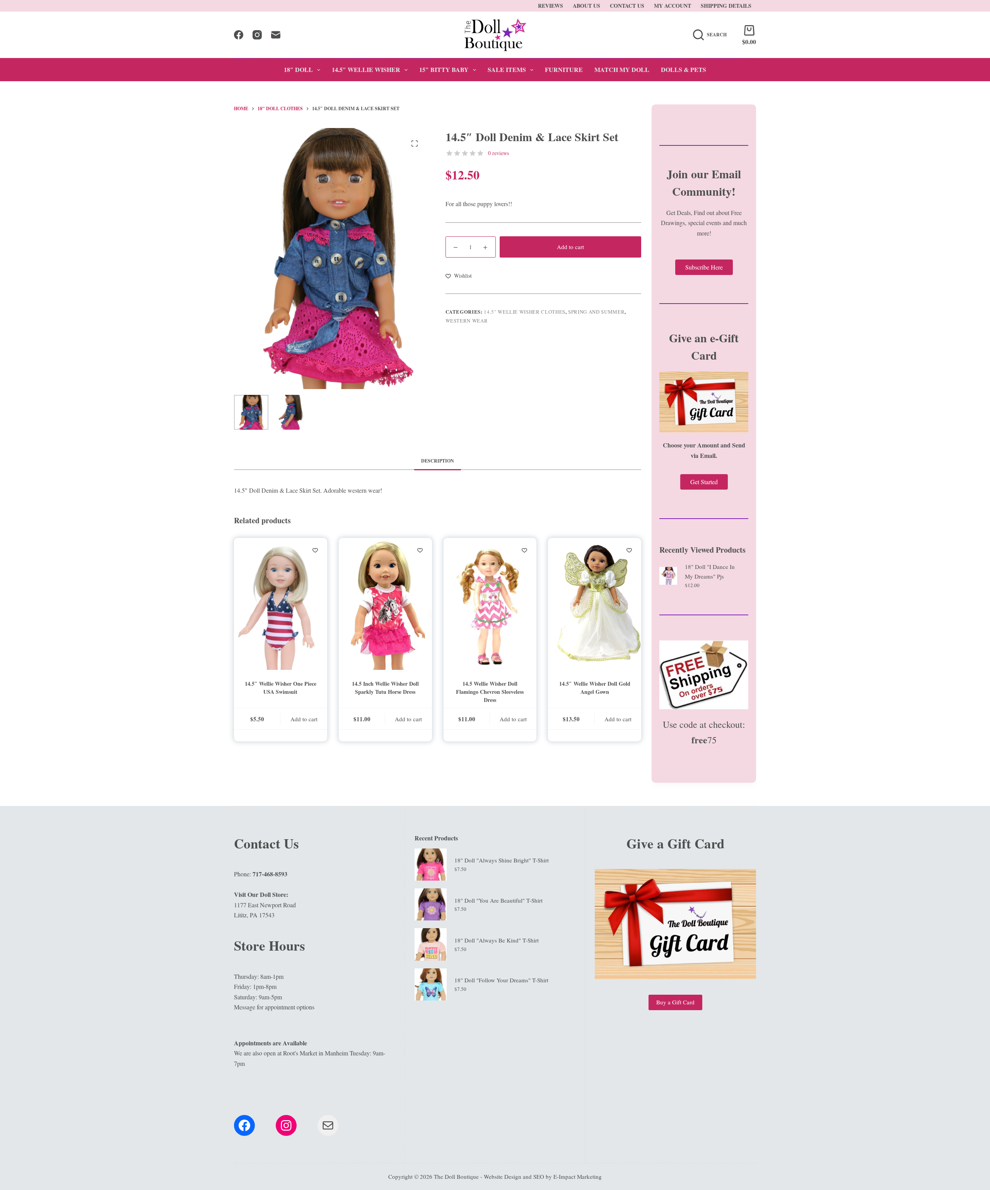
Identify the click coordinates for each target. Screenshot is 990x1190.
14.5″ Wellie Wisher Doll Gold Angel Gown (594, 688)
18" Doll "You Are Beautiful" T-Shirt (498, 900)
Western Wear (467, 320)
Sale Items (507, 69)
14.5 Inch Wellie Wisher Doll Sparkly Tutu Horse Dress (385, 688)
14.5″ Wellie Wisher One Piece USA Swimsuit (280, 688)
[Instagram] (257, 34)
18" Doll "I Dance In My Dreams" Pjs (710, 571)
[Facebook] (238, 34)
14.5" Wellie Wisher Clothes (524, 311)
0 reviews (498, 153)
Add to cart (570, 247)
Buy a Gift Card (675, 1002)
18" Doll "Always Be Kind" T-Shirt (496, 940)
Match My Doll (621, 69)
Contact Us (627, 6)
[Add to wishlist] (315, 550)
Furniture (564, 69)
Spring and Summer (596, 311)
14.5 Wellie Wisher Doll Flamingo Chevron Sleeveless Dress (490, 692)
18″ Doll (298, 69)
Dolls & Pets (683, 69)
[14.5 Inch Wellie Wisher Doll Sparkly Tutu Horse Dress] (385, 604)
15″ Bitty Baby (444, 69)
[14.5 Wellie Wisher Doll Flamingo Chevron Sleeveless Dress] (490, 604)
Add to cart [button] (303, 719)
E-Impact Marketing (577, 1176)
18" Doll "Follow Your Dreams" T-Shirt (501, 980)
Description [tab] (437, 461)
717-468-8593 (270, 873)
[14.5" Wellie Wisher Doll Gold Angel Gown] (594, 604)
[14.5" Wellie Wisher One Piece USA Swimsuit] (280, 604)
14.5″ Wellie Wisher (366, 69)
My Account (672, 6)
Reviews (550, 6)
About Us (586, 6)
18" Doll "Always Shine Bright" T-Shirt (501, 860)
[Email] (275, 34)
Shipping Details (726, 6)
